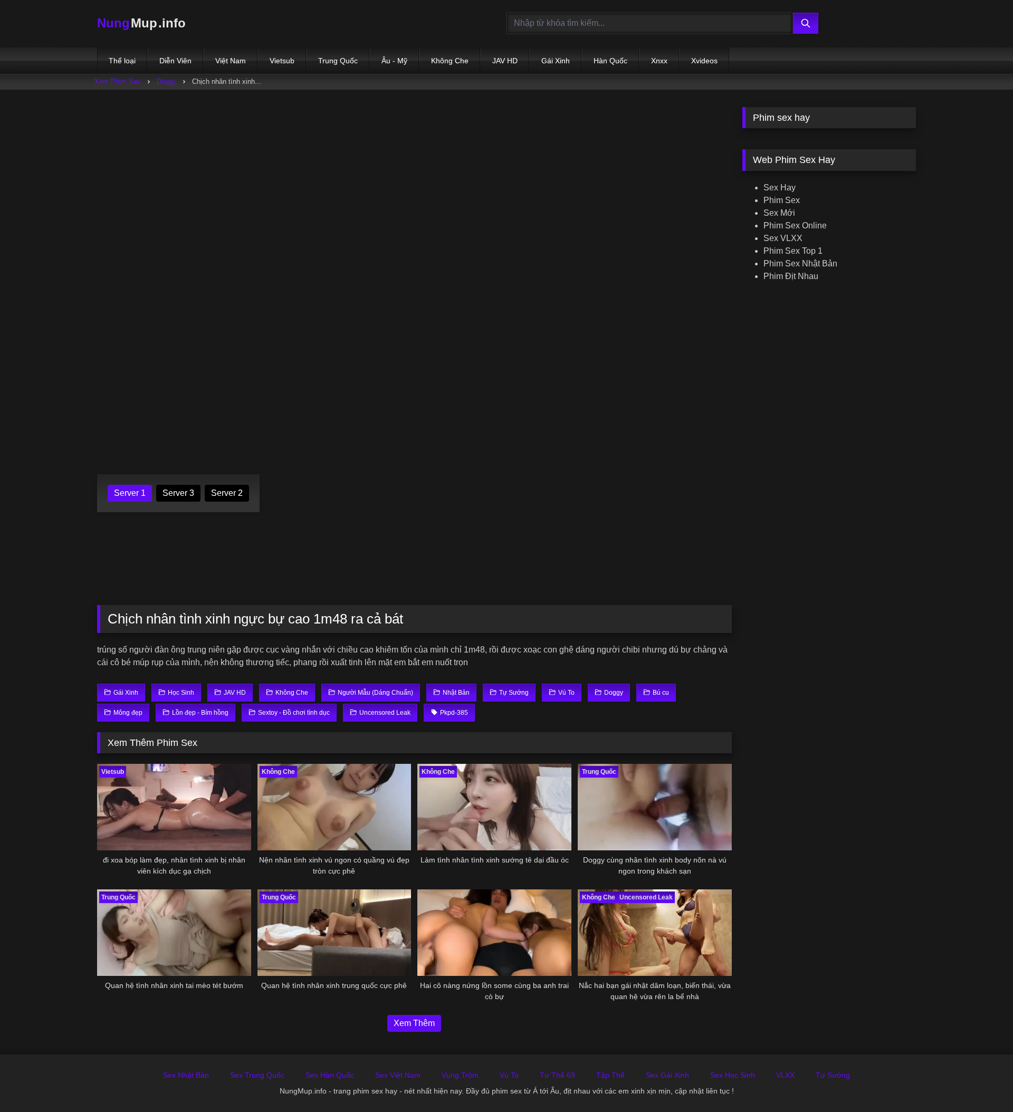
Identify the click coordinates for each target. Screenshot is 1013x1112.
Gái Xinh (555, 60)
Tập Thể (610, 1075)
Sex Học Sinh (732, 1075)
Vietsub (282, 60)
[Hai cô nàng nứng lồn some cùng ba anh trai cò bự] (494, 932)
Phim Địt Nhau (790, 276)
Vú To (509, 1075)
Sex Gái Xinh (667, 1075)
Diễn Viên (175, 60)
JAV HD (505, 60)
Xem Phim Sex (117, 81)
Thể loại (122, 60)
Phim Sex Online (795, 225)
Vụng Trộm (460, 1075)
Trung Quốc (338, 60)
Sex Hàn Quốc (329, 1075)
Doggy (166, 81)
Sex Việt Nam (398, 1075)
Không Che (450, 60)
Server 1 (130, 492)
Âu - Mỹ (394, 60)
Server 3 (178, 492)
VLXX (785, 1075)
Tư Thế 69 (557, 1075)
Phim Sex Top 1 (793, 250)
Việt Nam (230, 60)
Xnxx (659, 60)
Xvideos (704, 60)
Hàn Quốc (610, 60)
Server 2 (227, 492)
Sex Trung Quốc (257, 1075)
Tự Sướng (833, 1075)
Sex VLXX (782, 238)
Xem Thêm (414, 1023)
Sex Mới (779, 212)
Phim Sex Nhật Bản (800, 263)
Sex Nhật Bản (186, 1075)
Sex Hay (779, 187)
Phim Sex (781, 200)
